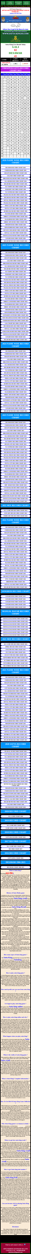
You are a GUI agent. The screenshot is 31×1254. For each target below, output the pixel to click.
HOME (3, 3)
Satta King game (21, 1126)
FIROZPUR (6, 63)
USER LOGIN (10, 3)
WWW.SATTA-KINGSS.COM (15, 33)
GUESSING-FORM (18, 3)
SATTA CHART (26, 3)
